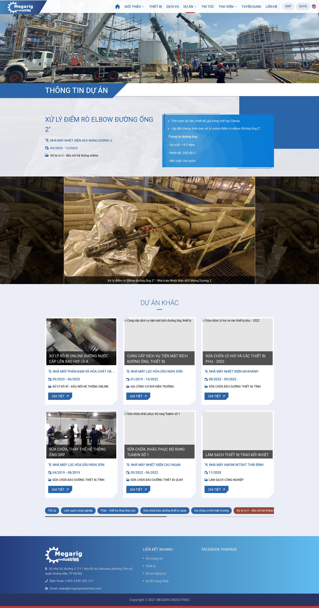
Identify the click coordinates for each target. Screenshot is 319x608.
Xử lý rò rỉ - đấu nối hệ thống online (74, 155)
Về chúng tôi (154, 558)
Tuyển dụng (251, 7)
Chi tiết (58, 396)
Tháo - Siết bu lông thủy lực (118, 510)
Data (303, 6)
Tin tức (207, 7)
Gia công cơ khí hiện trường (152, 386)
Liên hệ (271, 7)
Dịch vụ (173, 7)
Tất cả (52, 510)
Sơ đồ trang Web (157, 581)
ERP (288, 6)
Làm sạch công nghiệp (226, 480)
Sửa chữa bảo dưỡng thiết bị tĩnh (235, 386)
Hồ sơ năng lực (155, 573)
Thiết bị (155, 7)
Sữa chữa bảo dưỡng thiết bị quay (157, 480)
